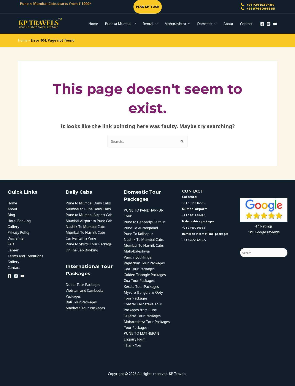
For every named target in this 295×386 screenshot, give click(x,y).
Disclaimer (16, 238)
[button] (147, 7)
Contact (246, 23)
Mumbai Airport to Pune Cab (89, 220)
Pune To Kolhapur (138, 233)
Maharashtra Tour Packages (147, 321)
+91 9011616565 (193, 203)
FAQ (11, 244)
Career (13, 250)
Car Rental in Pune (81, 238)
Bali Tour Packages (81, 302)
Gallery (13, 226)
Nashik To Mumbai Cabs (86, 226)
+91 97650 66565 (194, 240)
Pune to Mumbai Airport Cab (89, 214)
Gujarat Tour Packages (142, 316)
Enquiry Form (134, 339)
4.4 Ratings (264, 226)
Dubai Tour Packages (83, 284)
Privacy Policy (19, 232)
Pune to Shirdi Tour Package (89, 244)
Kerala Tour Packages (142, 286)
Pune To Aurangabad (141, 228)
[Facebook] (262, 24)
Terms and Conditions (25, 256)
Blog (11, 214)
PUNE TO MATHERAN (141, 333)
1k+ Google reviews (264, 232)
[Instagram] (269, 24)
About (228, 23)
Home (93, 23)
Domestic (204, 23)
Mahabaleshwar (137, 251)
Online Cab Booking (82, 250)
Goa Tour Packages (139, 269)
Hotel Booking (19, 220)
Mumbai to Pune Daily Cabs (88, 209)
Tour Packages (136, 327)
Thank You (132, 345)
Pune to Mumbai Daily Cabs (88, 203)
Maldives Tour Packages (85, 308)
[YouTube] (275, 24)
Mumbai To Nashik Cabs (86, 232)
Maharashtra (175, 23)
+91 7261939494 (260, 5)
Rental (148, 23)
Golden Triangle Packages (145, 274)
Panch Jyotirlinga (137, 257)
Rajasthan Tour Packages (144, 263)
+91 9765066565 (260, 8)
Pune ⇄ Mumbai (118, 23)
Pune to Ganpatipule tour (144, 222)
